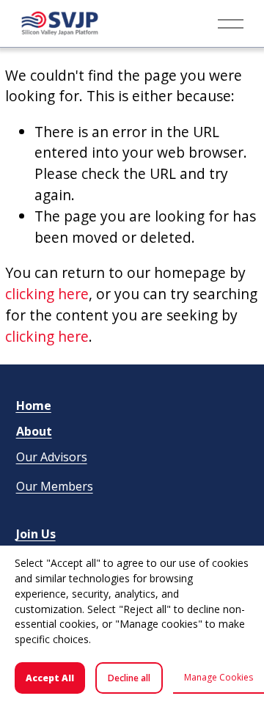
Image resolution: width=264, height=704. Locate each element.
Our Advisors (51, 457)
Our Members (54, 486)
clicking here (47, 294)
